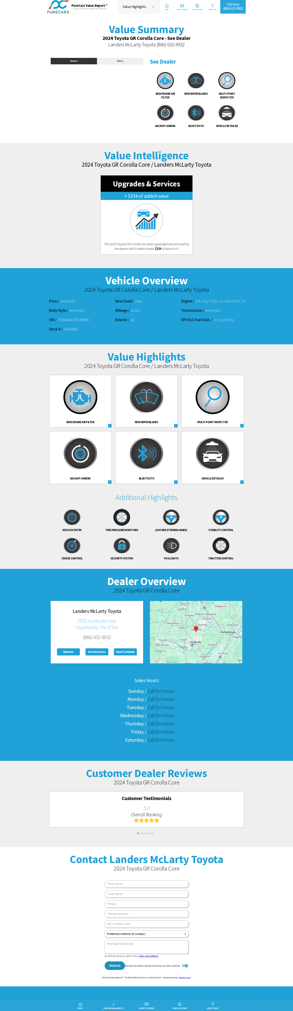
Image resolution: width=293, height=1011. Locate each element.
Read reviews (147, 833)
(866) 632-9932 (171, 44)
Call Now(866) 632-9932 (233, 6)
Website (68, 652)
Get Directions (97, 652)
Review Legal (185, 977)
